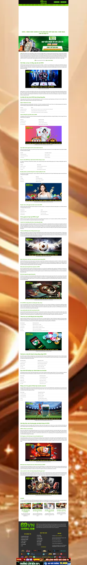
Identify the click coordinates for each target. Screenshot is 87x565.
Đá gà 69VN (39, 544)
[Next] (66, 511)
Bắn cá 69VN (39, 541)
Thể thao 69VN (39, 538)
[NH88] (57, 563)
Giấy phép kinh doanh (25, 536)
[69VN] (29, 563)
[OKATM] (57, 559)
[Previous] (20, 511)
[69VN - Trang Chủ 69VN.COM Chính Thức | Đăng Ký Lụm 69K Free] (43, 2)
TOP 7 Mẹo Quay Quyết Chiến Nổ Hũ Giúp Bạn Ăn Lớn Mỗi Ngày (25, 510)
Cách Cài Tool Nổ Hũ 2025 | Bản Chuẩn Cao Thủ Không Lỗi (37, 510)
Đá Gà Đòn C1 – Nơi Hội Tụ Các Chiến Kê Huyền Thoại (61, 510)
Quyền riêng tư (23, 541)
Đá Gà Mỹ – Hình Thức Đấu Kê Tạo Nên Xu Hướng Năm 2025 (49, 510)
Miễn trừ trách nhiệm (24, 537)
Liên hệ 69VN (23, 544)
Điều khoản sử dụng (24, 539)
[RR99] (29, 559)
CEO (22, 545)
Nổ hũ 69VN (39, 535)
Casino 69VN (39, 536)
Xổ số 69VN (39, 543)
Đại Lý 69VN (23, 542)
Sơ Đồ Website (43, 546)
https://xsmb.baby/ (49, 60)
